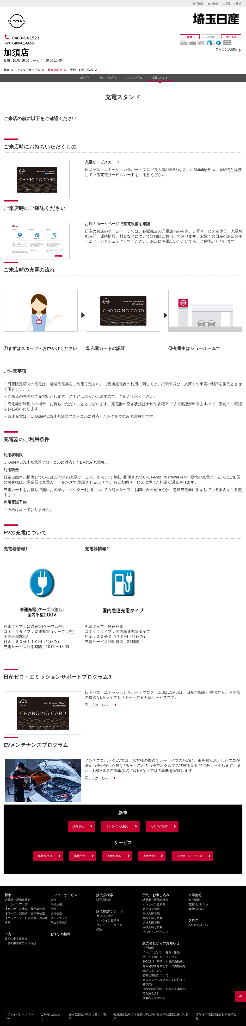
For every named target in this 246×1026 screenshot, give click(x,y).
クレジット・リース (109, 925)
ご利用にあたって (51, 1016)
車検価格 (56, 904)
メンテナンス (59, 918)
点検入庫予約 (151, 922)
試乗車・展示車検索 (18, 899)
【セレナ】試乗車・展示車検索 (25, 909)
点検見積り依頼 (152, 927)
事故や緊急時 (59, 922)
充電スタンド (160, 77)
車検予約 (80, 856)
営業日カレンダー (199, 904)
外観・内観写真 (107, 77)
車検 (53, 899)
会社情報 (213, 3)
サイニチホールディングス (159, 957)
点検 (53, 909)
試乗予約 (78, 826)
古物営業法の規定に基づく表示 (87, 1016)
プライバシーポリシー (20, 1016)
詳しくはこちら (97, 705)
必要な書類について (155, 975)
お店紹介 (83, 77)
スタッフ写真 (134, 77)
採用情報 (198, 3)
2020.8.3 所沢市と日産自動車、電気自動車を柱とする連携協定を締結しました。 (164, 966)
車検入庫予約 (151, 913)
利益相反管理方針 (154, 998)
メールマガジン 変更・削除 (161, 952)
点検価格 (56, 913)
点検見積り (114, 856)
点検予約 (149, 856)
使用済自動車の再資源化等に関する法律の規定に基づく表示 (150, 1016)
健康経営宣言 (197, 909)
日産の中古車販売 (16, 938)
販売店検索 (103, 899)
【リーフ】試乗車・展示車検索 (25, 913)
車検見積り (45, 856)
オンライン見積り (117, 826)
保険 (99, 929)
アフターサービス (28, 70)
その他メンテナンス (189, 856)
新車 (6, 70)
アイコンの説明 (226, 49)
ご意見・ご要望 (232, 3)
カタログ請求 (159, 826)
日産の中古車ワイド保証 (20, 943)
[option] (41, 318)
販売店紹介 (55, 70)
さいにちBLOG (198, 925)
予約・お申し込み (81, 70)
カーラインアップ (16, 904)
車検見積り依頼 (152, 918)
